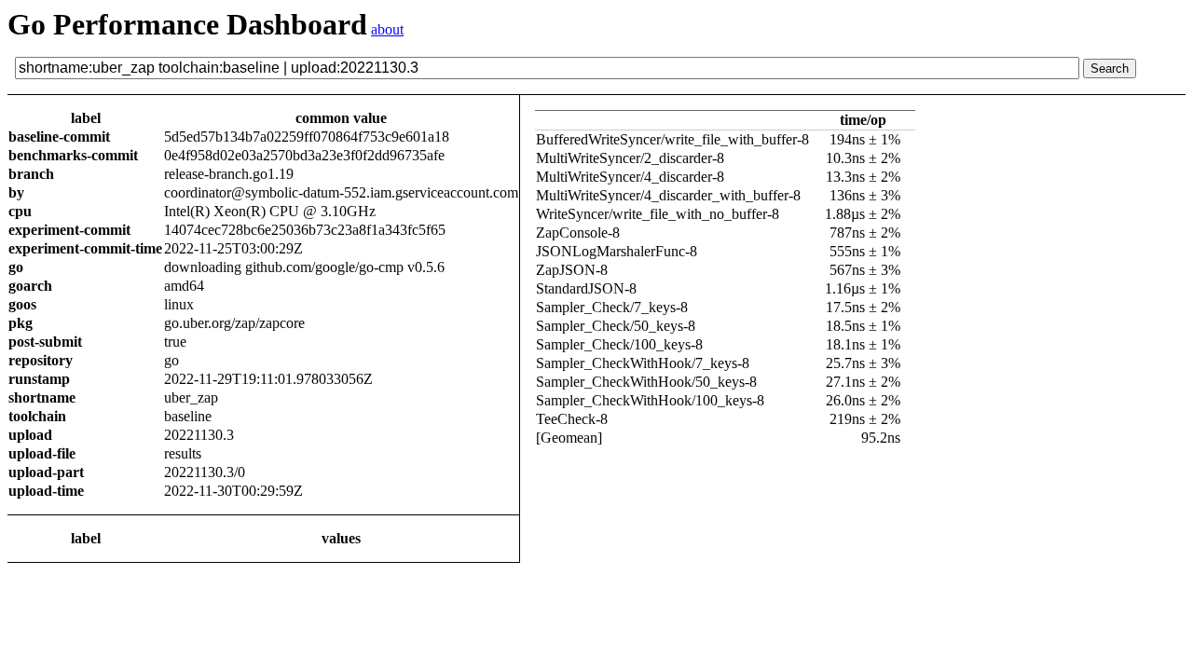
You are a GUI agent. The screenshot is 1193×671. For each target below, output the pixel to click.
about (387, 29)
